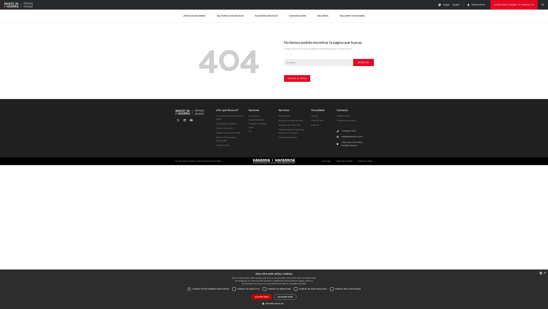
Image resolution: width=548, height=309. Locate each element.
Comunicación (297, 16)
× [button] (545, 273)
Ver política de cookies (297, 283)
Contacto (342, 110)
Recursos (322, 16)
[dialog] (274, 289)
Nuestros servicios (266, 16)
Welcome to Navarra (352, 16)
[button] (542, 4)
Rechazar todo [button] (285, 297)
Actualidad (318, 110)
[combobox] (540, 273)
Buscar (363, 62)
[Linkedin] (184, 120)
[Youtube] (191, 120)
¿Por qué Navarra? (194, 16)
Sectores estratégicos (230, 16)
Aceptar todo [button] (262, 297)
